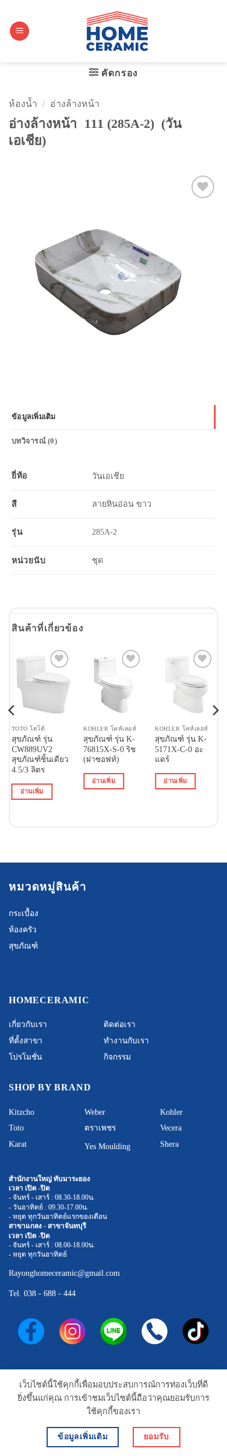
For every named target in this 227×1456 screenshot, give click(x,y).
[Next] (215, 733)
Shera (169, 1144)
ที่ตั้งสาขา (25, 1040)
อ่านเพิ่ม (32, 791)
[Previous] (12, 733)
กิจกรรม (117, 1057)
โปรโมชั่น (25, 1057)
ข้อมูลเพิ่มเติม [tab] (34, 417)
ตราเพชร (100, 1128)
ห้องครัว (23, 929)
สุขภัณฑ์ (23, 946)
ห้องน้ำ (23, 104)
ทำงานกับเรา (126, 1040)
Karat (18, 1144)
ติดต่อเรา (120, 1024)
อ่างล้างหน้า (75, 104)
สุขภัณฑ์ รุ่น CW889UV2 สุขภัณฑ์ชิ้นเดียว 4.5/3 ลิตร (40, 754)
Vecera (171, 1128)
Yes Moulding (107, 1146)
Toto (16, 1128)
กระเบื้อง (23, 913)
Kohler (171, 1112)
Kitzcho (21, 1112)
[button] (19, 31)
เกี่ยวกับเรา (28, 1024)
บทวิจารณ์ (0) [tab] (34, 441)
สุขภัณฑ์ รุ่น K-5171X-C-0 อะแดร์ (181, 749)
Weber (94, 1112)
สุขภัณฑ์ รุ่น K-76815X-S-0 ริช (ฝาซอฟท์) (109, 749)
